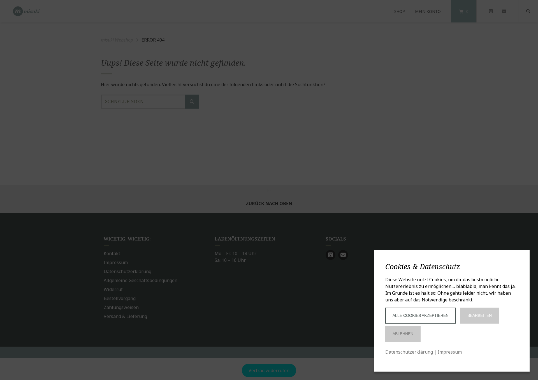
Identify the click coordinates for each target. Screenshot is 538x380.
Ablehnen (403, 333)
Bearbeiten (479, 315)
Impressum (450, 352)
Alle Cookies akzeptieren (421, 315)
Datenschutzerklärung (409, 352)
